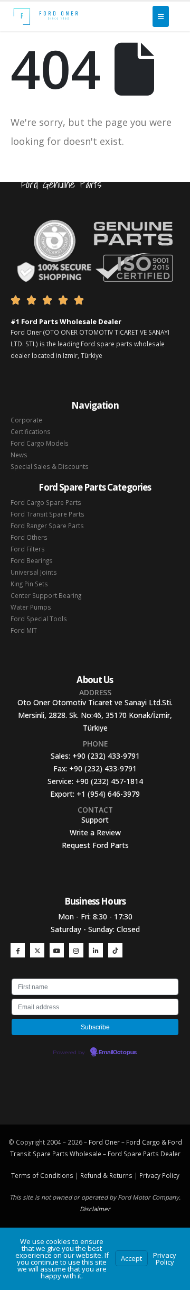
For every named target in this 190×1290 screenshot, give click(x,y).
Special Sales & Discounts (50, 466)
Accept (131, 1258)
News (19, 454)
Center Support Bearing (46, 595)
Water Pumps (31, 607)
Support (95, 820)
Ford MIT (24, 630)
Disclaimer (95, 1208)
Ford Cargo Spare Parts (46, 502)
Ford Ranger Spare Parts (47, 525)
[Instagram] (76, 950)
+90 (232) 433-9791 (106, 756)
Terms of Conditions (42, 1175)
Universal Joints (34, 572)
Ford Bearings (32, 560)
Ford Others (29, 537)
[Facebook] (18, 950)
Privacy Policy (159, 1175)
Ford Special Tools (39, 618)
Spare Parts (141, 1153)
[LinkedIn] (96, 950)
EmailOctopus (118, 1052)
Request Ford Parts (95, 845)
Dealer (169, 1153)
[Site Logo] (46, 16)
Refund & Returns (106, 1175)
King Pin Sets (29, 583)
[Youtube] (57, 950)
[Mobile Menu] (161, 16)
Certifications (31, 431)
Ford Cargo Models (40, 443)
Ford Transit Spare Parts (47, 514)
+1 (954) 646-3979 (108, 794)
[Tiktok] (115, 950)
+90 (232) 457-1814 (109, 781)
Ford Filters (28, 549)
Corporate (26, 420)
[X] (37, 950)
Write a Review (95, 832)
